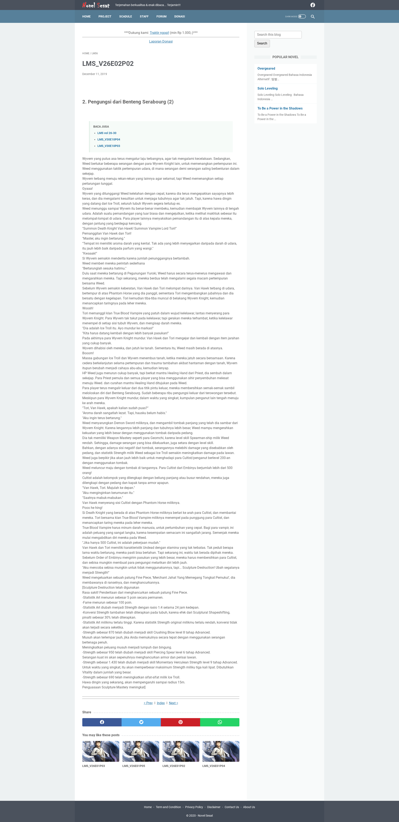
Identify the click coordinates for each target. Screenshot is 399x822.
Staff (144, 16)
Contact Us (232, 807)
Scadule (125, 16)
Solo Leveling (267, 88)
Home (86, 16)
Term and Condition (168, 807)
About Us (249, 807)
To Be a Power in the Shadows (280, 108)
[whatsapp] (219, 722)
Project (105, 16)
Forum (161, 16)
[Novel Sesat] (98, 5)
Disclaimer (213, 807)
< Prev (148, 703)
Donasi (179, 16)
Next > (173, 703)
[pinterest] (180, 722)
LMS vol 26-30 (106, 133)
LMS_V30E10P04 (108, 139)
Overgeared (266, 68)
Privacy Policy (194, 807)
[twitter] (141, 722)
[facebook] (312, 5)
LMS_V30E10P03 (108, 146)
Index (161, 703)
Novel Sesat (205, 815)
